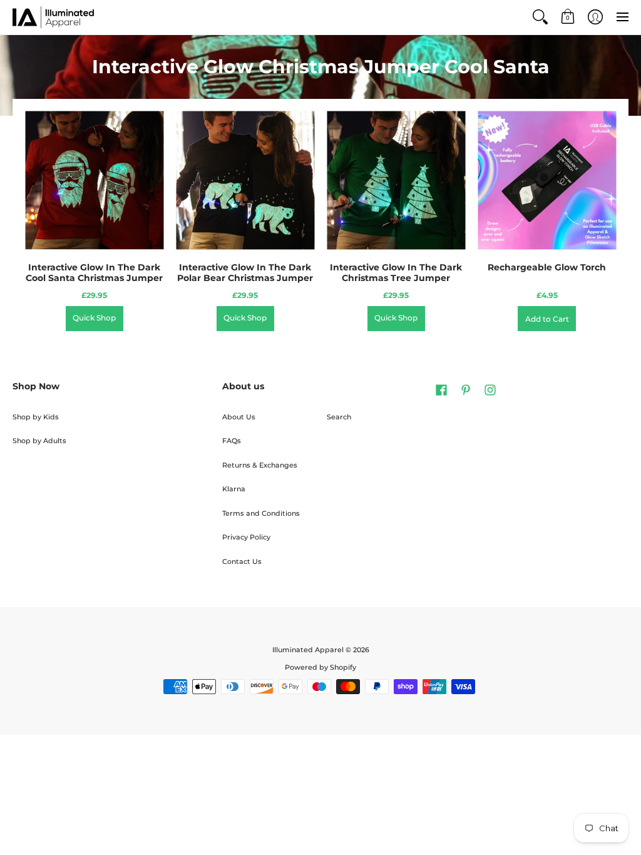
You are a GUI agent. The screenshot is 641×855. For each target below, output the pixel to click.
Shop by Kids (36, 417)
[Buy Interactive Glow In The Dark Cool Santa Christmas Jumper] (94, 180)
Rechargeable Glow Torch (547, 267)
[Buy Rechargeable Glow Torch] (547, 180)
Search (339, 417)
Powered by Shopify (320, 667)
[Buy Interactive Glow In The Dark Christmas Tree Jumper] (396, 180)
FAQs (231, 441)
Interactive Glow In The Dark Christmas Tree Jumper (396, 273)
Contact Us (242, 562)
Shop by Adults (39, 441)
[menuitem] (540, 17)
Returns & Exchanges (259, 465)
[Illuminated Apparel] (53, 17)
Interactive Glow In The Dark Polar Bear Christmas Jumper (245, 273)
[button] (540, 17)
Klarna (233, 489)
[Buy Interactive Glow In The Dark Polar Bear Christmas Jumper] (245, 180)
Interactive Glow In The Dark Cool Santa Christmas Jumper (94, 273)
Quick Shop (94, 317)
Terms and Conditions (261, 513)
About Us (238, 417)
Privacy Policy (246, 537)
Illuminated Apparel (308, 650)
